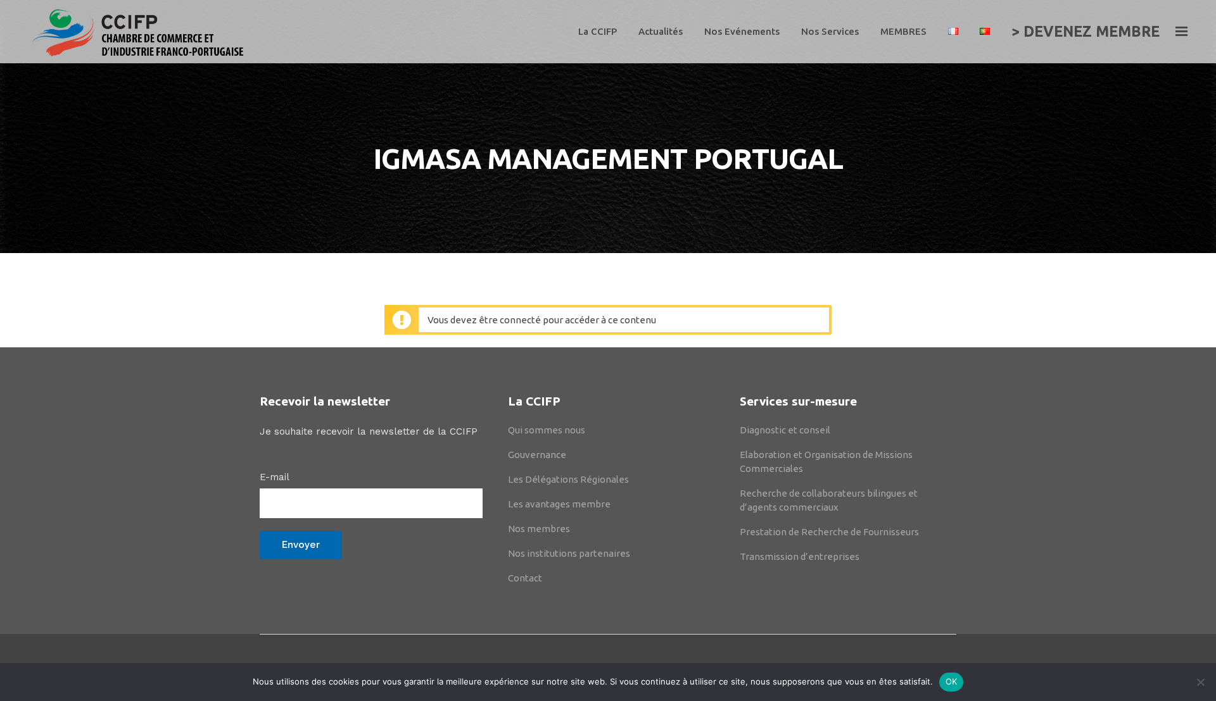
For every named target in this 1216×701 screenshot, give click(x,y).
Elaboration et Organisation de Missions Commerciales (826, 461)
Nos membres (539, 528)
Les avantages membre (559, 504)
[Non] (1200, 682)
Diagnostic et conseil (785, 430)
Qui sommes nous (546, 430)
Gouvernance (537, 454)
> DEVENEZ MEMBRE (1085, 31)
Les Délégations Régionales (568, 479)
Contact (525, 578)
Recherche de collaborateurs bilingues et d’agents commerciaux (829, 500)
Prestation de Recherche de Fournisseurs (829, 531)
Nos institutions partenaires (569, 553)
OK (952, 681)
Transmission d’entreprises (799, 556)
